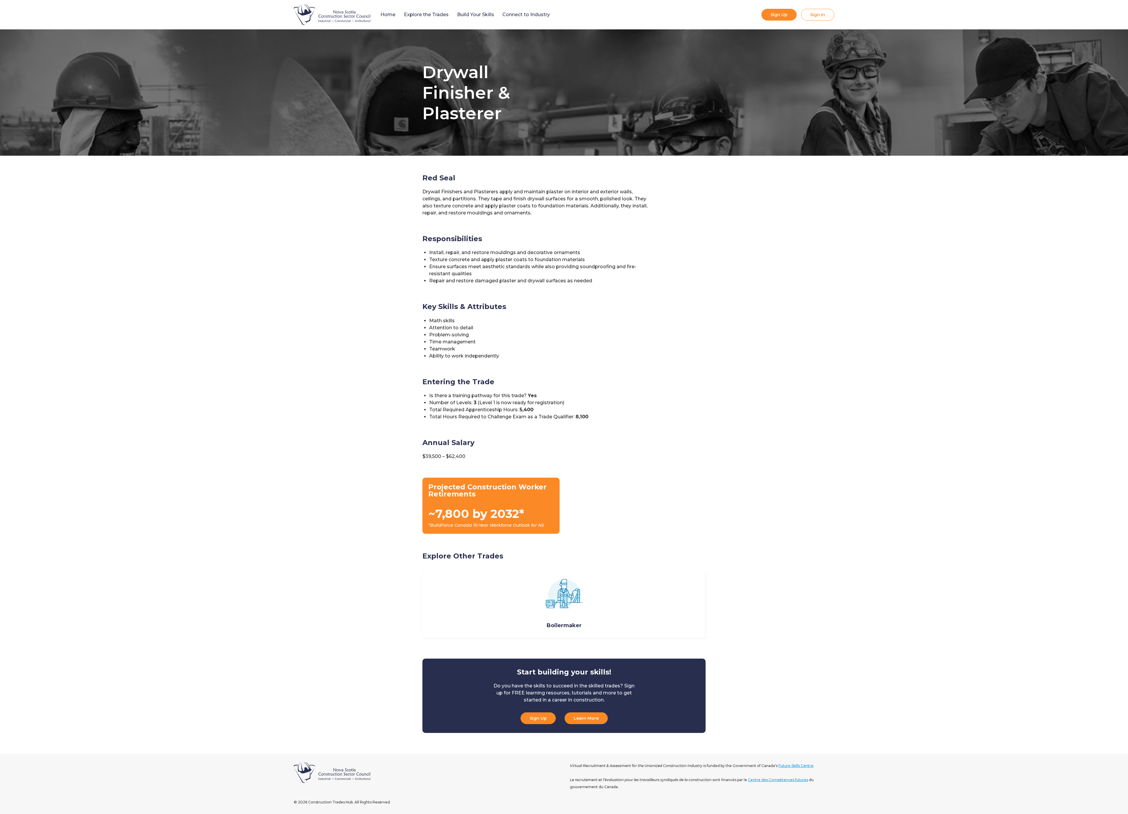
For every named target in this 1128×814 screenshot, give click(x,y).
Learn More (586, 718)
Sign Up (779, 14)
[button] (413, 603)
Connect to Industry (526, 14)
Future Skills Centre (795, 765)
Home (387, 14)
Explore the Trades (426, 14)
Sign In (817, 14)
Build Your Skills (475, 14)
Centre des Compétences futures (778, 780)
